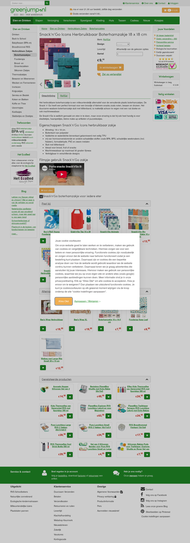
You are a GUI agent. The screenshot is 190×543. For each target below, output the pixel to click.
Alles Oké (63, 301)
